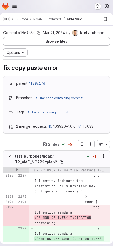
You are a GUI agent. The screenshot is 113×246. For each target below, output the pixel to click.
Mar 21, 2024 (54, 32)
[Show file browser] (105, 19)
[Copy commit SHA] (38, 33)
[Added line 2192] (22, 228)
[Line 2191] (9, 202)
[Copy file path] (61, 162)
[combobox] (103, 144)
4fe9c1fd (36, 83)
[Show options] (103, 156)
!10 (50, 126)
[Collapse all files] (90, 144)
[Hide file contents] (10, 156)
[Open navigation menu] (14, 6)
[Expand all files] (82, 144)
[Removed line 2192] (9, 207)
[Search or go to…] (98, 6)
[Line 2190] (9, 196)
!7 (79, 126)
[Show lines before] (16, 170)
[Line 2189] (9, 175)
